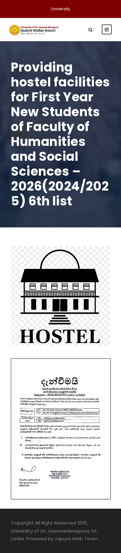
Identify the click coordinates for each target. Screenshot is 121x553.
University (60, 9)
